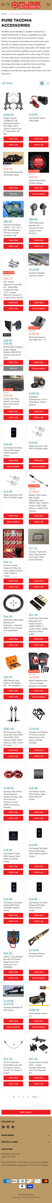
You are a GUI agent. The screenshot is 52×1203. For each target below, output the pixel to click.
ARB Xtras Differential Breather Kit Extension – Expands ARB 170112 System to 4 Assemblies (13, 625)
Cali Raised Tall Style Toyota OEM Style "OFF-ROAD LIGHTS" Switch (38, 852)
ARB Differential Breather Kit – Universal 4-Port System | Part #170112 (36, 228)
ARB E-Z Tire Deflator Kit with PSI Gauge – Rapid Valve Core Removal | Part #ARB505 (13, 962)
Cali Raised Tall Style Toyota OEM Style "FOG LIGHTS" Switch (38, 906)
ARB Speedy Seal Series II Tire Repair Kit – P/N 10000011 (12, 683)
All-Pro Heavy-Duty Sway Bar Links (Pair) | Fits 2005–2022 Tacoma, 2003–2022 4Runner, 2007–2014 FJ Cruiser (13, 739)
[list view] (48, 83)
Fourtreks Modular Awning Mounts (37, 274)
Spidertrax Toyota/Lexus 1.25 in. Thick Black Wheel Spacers (38, 400)
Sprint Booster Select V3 (38, 1014)
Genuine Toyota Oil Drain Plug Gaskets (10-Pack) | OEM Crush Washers (37, 555)
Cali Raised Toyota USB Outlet (37, 119)
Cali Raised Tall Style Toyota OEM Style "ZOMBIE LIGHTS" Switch (12, 906)
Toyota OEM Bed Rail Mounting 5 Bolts (13, 173)
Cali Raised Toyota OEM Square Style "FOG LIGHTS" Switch (37, 795)
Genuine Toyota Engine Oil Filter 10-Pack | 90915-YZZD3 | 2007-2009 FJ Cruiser (12, 570)
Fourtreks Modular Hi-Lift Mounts (13, 1008)
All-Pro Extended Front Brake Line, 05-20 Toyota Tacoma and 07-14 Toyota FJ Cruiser (12, 1067)
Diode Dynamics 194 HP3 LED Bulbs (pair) (13, 496)
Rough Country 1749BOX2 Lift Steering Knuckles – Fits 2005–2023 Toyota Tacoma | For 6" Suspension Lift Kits (12, 126)
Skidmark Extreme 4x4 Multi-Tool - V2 (37, 338)
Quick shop (13, 139)
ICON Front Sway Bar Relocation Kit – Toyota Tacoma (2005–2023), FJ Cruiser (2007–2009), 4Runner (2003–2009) (38, 626)
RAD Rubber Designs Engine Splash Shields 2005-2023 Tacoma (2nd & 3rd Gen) (13, 352)
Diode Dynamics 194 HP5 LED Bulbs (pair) (38, 447)
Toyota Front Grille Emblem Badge (37, 181)
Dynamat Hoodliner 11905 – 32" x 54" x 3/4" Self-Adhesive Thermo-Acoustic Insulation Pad (12, 230)
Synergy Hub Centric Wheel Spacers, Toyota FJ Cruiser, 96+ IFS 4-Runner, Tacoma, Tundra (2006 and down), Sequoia (13, 799)
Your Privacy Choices (26, 1195)
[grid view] (42, 83)
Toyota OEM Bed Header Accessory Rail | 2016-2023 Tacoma (11, 402)
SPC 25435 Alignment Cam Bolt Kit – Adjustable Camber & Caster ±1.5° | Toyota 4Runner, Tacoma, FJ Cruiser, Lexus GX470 (13, 290)
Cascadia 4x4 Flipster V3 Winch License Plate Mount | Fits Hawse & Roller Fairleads (38, 737)
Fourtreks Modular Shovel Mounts (37, 955)
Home (4, 14)
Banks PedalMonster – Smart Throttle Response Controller (38, 683)
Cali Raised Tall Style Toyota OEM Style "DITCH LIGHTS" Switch (12, 451)
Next (34, 1097)
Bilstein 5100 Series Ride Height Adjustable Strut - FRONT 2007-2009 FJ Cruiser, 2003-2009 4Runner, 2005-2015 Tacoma (39, 503)
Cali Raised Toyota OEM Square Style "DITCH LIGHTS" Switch (11, 857)
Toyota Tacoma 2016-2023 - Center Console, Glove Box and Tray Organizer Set (38, 1067)
